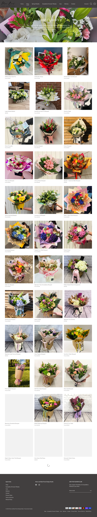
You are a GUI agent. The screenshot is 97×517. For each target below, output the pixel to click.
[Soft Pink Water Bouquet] (48, 373)
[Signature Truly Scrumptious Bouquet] (48, 269)
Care (60, 4)
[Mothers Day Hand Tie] (19, 61)
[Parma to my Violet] (78, 408)
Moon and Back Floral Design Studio (16, 509)
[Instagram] (39, 484)
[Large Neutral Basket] (19, 96)
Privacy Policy (9, 495)
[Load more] (48, 465)
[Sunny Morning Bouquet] (19, 200)
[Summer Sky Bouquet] (19, 304)
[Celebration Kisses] (48, 61)
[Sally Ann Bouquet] (19, 269)
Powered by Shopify (28, 509)
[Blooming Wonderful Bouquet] (19, 408)
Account (86, 4)
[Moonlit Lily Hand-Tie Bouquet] (48, 96)
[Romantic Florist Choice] (78, 443)
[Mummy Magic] (78, 96)
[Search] (91, 3)
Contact (73, 4)
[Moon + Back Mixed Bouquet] (78, 200)
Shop (27, 4)
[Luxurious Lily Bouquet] (48, 200)
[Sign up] (90, 490)
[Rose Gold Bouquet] (78, 373)
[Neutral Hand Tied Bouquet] (78, 61)
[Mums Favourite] (19, 131)
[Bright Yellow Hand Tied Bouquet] (19, 443)
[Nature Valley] (48, 304)
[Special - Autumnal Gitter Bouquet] (78, 165)
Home (22, 4)
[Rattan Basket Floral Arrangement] (78, 269)
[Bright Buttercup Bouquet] (48, 408)
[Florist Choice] (78, 235)
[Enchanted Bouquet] (19, 235)
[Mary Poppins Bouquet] (48, 339)
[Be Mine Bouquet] (48, 131)
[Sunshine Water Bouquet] (78, 339)
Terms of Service (9, 497)
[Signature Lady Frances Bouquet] (19, 339)
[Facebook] (36, 484)
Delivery (66, 4)
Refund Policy (9, 499)
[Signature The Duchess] (78, 304)
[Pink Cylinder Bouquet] (19, 373)
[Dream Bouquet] (78, 131)
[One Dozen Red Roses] (48, 443)
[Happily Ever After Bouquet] (48, 235)
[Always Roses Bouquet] (48, 165)
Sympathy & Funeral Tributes (49, 4)
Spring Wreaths (35, 4)
